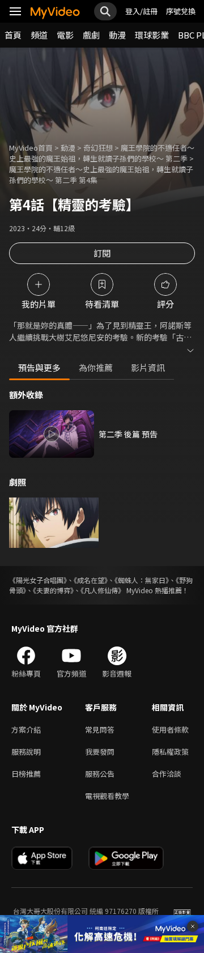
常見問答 (99, 729)
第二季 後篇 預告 (128, 434)
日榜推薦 (26, 773)
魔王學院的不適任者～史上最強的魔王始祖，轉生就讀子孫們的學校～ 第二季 (101, 153)
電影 (65, 35)
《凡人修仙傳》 (102, 590)
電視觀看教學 (107, 795)
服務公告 (99, 773)
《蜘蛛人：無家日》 (141, 580)
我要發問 (99, 751)
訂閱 (102, 253)
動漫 (117, 35)
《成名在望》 (91, 580)
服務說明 (26, 751)
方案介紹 (26, 729)
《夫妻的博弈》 (53, 590)
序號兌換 (181, 11)
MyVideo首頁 (31, 147)
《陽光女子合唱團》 (38, 580)
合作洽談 (166, 773)
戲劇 (91, 35)
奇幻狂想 (98, 147)
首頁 (13, 35)
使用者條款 (170, 729)
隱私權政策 (170, 751)
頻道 (39, 35)
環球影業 (152, 35)
